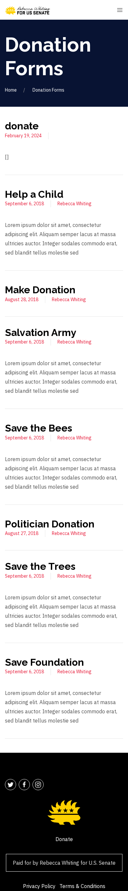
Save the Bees (38, 428)
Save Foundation (44, 662)
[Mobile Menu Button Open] (120, 10)
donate (22, 126)
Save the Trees (40, 566)
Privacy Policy (39, 886)
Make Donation (40, 290)
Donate (64, 839)
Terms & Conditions (82, 886)
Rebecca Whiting (74, 204)
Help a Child (34, 194)
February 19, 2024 (23, 136)
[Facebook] (24, 784)
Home (11, 90)
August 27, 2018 (21, 533)
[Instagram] (38, 784)
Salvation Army (40, 332)
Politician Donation (50, 524)
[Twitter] (10, 784)
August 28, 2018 (21, 299)
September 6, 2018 (24, 204)
